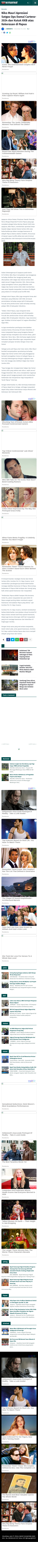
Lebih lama (32, 744)
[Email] (26, 639)
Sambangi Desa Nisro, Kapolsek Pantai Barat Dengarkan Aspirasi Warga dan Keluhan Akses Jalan (27, 685)
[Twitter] (7, 33)
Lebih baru (5, 744)
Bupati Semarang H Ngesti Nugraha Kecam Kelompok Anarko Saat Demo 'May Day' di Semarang (21, 1281)
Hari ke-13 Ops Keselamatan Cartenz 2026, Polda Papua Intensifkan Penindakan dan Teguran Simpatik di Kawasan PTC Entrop (23, 1311)
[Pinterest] (21, 639)
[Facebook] (4, 33)
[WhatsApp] (10, 33)
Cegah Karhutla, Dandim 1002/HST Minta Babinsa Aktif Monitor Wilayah (26, 669)
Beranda (4, 9)
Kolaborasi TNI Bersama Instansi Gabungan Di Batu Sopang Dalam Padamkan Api (25, 655)
